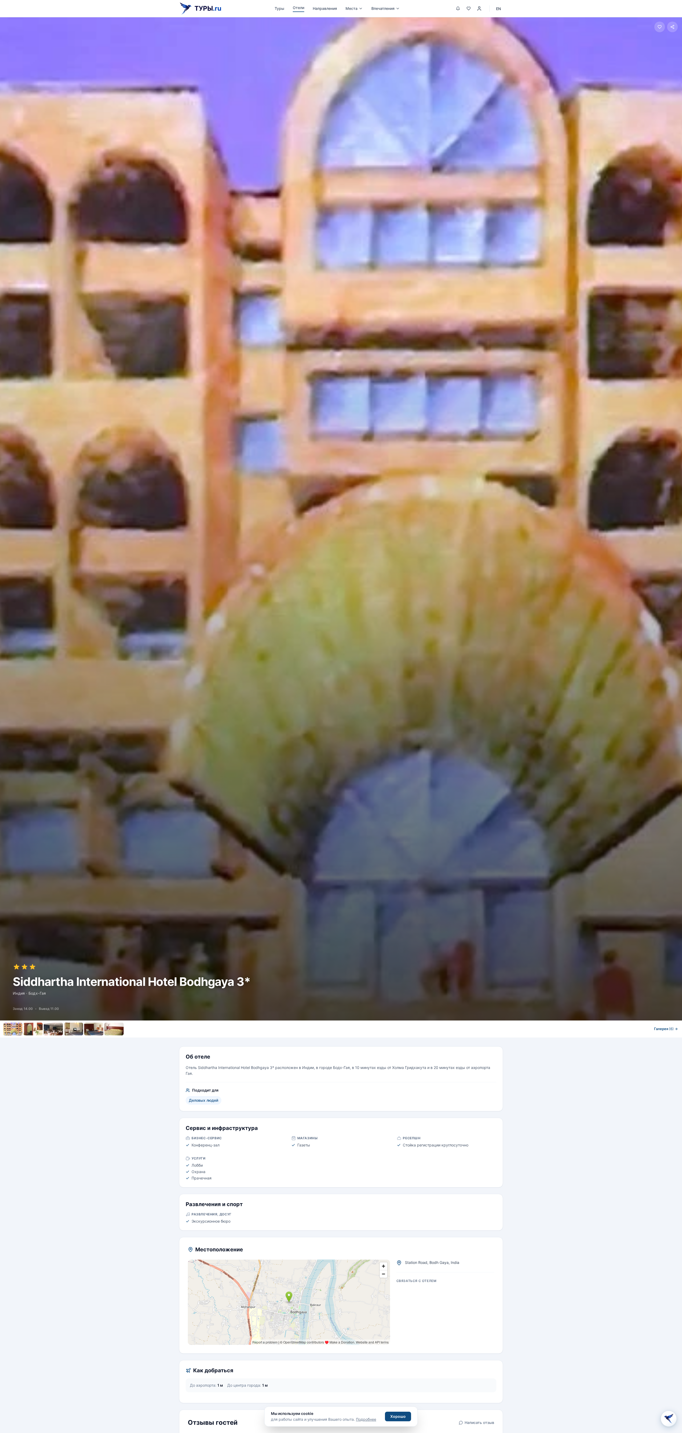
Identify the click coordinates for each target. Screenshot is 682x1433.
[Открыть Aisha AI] (669, 1419)
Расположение (352, 1040)
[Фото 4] (73, 1029)
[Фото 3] (53, 1029)
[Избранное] (468, 8)
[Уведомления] (458, 8)
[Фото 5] (93, 1029)
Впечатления (383, 8)
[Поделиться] (672, 27)
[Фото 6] (114, 1029)
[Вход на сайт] (479, 8)
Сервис (323, 1040)
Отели (298, 7)
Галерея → (666, 1029)
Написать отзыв (479, 1422)
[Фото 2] (33, 1029)
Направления (325, 8)
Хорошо (398, 1416)
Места (352, 8)
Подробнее (366, 1419)
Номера (299, 1040)
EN (498, 8)
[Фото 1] (12, 1029)
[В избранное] (659, 27)
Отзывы (383, 1040)
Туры (279, 8)
